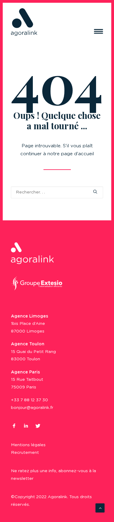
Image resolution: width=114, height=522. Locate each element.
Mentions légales (28, 445)
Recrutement (25, 452)
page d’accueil (77, 154)
